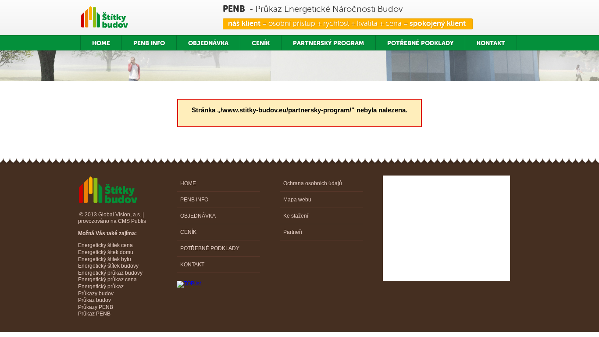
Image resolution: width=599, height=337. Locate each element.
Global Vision (114, 215)
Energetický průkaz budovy (110, 273)
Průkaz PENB (94, 314)
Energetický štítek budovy (108, 266)
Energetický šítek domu (105, 252)
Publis (138, 221)
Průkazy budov (96, 293)
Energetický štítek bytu (104, 259)
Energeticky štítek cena (105, 245)
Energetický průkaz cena (107, 279)
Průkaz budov (94, 300)
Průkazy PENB (95, 307)
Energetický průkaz (101, 286)
